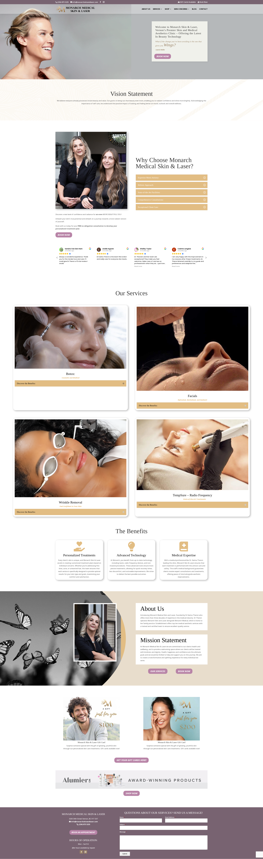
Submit (124, 854)
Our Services (157, 671)
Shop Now (131, 793)
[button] (205, 257)
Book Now (203, 2)
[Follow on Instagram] (85, 852)
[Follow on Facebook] (81, 852)
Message (123, 832)
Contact (203, 9)
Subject (123, 824)
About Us (146, 9)
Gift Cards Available (188, 2)
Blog (194, 9)
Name (122, 817)
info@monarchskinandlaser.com (84, 821)
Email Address (170, 817)
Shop (167, 9)
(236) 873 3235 (63, 2)
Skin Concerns (180, 9)
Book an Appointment (83, 832)
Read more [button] (100, 266)
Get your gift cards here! (131, 760)
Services (156, 9)
